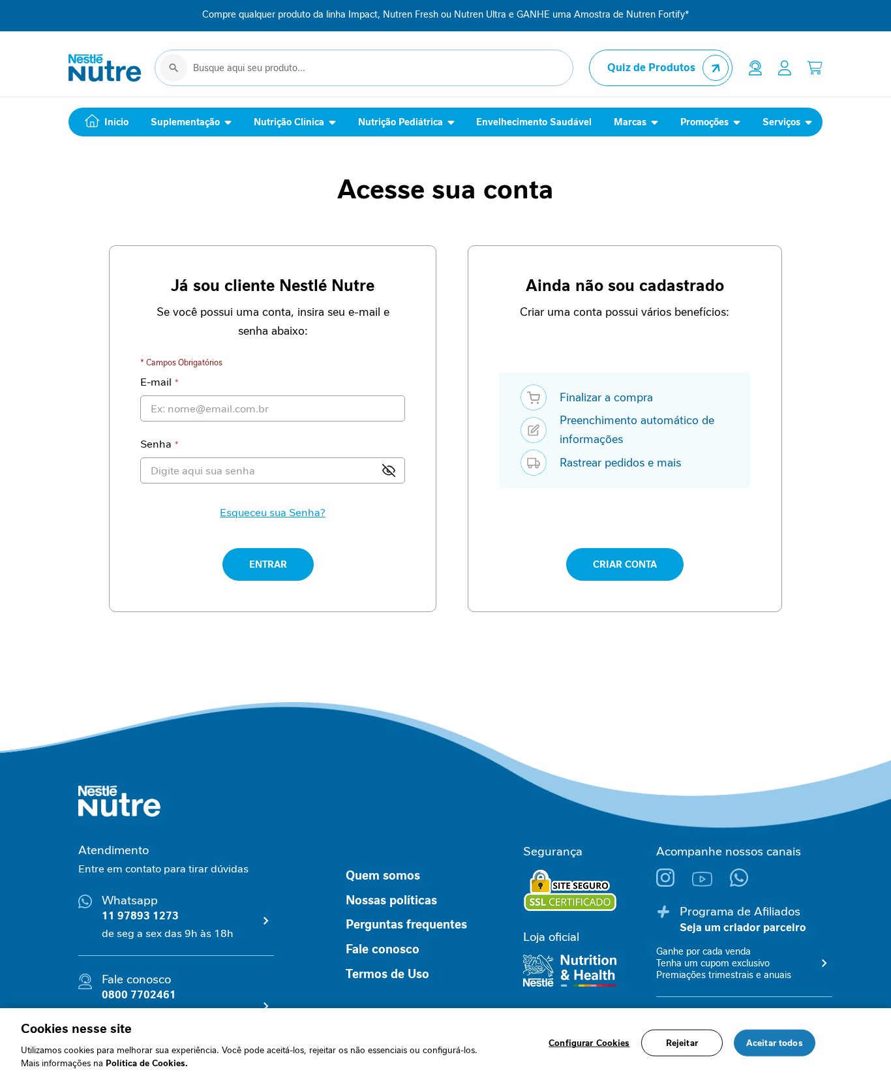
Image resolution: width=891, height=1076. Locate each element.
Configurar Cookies (589, 1043)
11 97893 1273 (140, 916)
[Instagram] (674, 883)
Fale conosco (382, 949)
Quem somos (383, 875)
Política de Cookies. (147, 1062)
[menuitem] (103, 122)
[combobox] (364, 68)
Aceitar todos (774, 1043)
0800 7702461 (139, 995)
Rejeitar (682, 1043)
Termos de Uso (387, 974)
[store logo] (105, 68)
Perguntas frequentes (406, 924)
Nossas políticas (391, 900)
